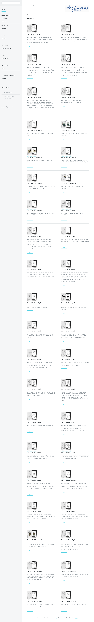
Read (30, 46)
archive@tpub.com (8, 92)
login (57, 617)
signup (76, 617)
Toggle (24, 3)
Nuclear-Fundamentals (8, 72)
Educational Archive (33, 6)
